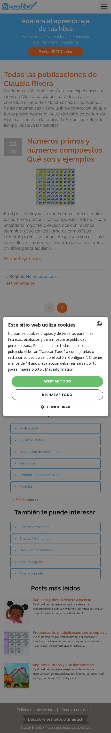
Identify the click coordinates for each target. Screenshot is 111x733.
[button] (55, 407)
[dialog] (55, 366)
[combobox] (99, 323)
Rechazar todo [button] (57, 394)
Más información (59, 369)
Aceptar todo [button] (57, 381)
